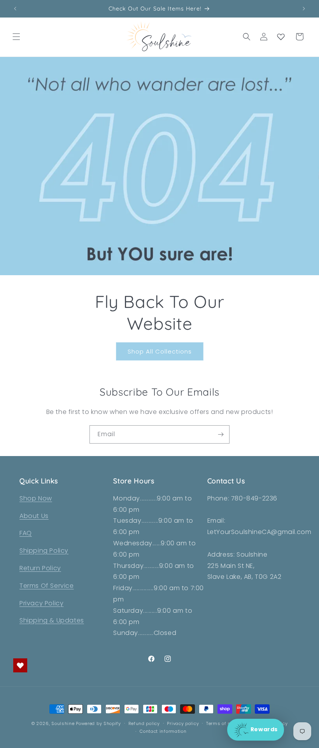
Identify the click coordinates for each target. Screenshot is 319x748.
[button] (16, 36)
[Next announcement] (303, 8)
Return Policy (40, 568)
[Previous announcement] (15, 8)
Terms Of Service (46, 585)
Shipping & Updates (51, 620)
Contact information (163, 731)
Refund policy (144, 723)
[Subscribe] (220, 434)
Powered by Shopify (98, 723)
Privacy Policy (41, 603)
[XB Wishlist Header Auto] (280, 36)
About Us (34, 515)
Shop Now (35, 498)
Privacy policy (183, 723)
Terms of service (225, 723)
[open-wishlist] (20, 665)
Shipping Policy (43, 550)
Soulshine (63, 723)
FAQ (25, 533)
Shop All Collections (160, 351)
